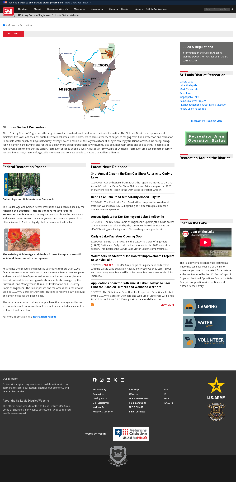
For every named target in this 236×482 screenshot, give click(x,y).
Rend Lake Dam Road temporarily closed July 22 (125, 197)
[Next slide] (230, 206)
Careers (113, 9)
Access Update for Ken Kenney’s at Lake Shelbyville (127, 216)
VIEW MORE (167, 304)
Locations (97, 9)
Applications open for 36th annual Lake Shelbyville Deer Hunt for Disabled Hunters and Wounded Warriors (130, 285)
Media (125, 9)
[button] (78, 2)
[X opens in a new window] (115, 380)
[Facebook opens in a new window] (95, 380)
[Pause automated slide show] (183, 206)
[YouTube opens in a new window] (122, 380)
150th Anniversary (157, 9)
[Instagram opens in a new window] (101, 380)
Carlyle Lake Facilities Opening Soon (117, 236)
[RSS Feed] (92, 304)
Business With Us (58, 9)
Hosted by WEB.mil (95, 433)
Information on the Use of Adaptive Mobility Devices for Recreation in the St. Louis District (205, 56)
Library (139, 9)
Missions (79, 9)
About (37, 9)
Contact (23, 9)
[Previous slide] (190, 206)
